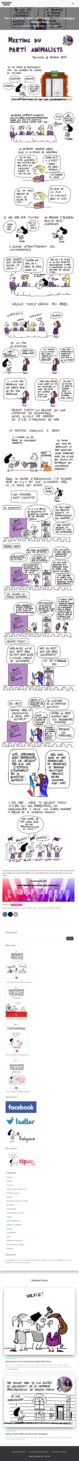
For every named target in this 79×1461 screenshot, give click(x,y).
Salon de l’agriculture (13, 1221)
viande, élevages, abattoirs (15, 1244)
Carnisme (10, 1185)
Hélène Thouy (32, 908)
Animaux (9, 1181)
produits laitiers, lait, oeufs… (16, 1213)
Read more (14, 1369)
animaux (24, 908)
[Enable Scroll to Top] (75, 1456)
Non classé (10, 1205)
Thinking (9, 1229)
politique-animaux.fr (39, 870)
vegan (9, 1237)
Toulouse (58, 908)
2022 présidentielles (13, 908)
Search (70, 938)
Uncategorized (11, 1233)
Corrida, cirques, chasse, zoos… (17, 1189)
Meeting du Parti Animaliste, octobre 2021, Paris (28, 1361)
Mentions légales (19, 1452)
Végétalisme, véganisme (14, 1240)
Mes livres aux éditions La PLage (17, 1201)
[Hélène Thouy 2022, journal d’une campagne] (39, 1401)
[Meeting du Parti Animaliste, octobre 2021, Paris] (39, 1321)
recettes (9, 1217)
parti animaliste (49, 908)
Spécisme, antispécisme (14, 1225)
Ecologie (9, 1197)
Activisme (10, 1177)
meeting (40, 908)
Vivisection (10, 1248)
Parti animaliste (16, 904)
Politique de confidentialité (38, 1452)
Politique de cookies (59, 1452)
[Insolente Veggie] (7, 3)
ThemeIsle (46, 1456)
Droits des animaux (13, 1193)
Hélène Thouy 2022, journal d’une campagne (27, 1434)
